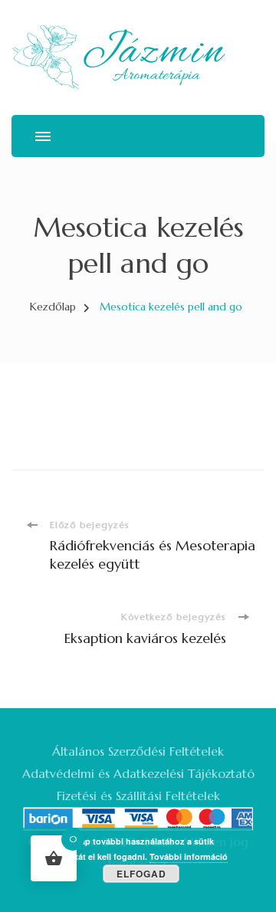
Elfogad (141, 874)
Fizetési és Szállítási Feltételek (138, 795)
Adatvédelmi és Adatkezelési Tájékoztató (138, 773)
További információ (189, 856)
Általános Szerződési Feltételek (138, 751)
